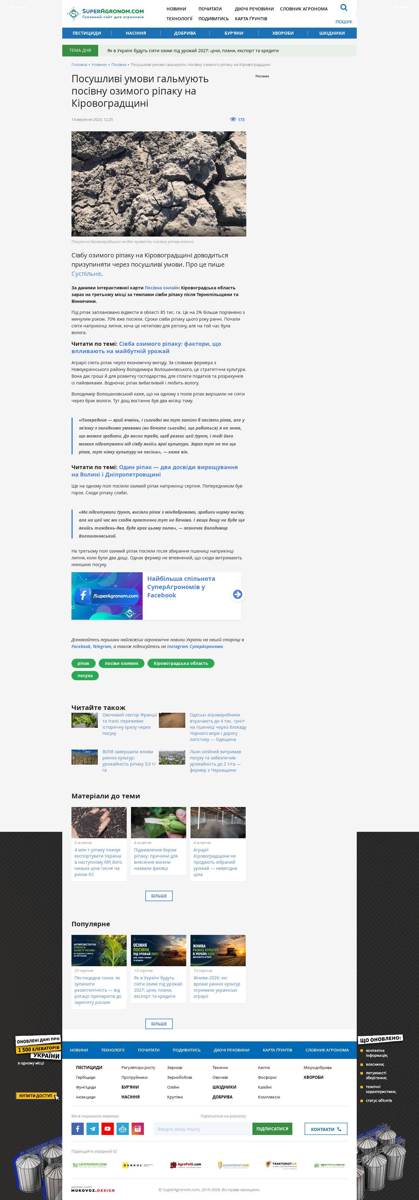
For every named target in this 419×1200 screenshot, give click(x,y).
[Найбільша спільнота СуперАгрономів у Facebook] (156, 618)
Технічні (220, 1067)
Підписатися (272, 1129)
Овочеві (220, 1077)
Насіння (136, 33)
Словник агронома (304, 9)
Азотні (264, 1067)
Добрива (185, 33)
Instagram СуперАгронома (195, 646)
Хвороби (283, 33)
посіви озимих (121, 663)
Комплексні (269, 1097)
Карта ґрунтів (251, 18)
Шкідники (332, 33)
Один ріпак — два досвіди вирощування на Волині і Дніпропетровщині (154, 470)
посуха (85, 675)
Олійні (173, 1087)
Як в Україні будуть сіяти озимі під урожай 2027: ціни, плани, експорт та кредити (193, 50)
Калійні (264, 1087)
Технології (179, 18)
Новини (176, 9)
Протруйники (134, 1077)
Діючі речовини (254, 9)
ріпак (84, 663)
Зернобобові (179, 1077)
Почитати (210, 9)
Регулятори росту (138, 1067)
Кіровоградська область (181, 663)
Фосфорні (267, 1077)
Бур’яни (234, 33)
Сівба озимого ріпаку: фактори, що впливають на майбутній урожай (146, 347)
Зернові (174, 1067)
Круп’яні (175, 1097)
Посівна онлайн (163, 288)
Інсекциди (85, 1097)
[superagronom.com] (105, 14)
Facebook (80, 646)
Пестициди (87, 33)
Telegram (102, 646)
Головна (79, 64)
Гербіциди (85, 1077)
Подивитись (213, 18)
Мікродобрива (318, 1067)
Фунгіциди (86, 1087)
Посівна (118, 64)
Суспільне (86, 273)
